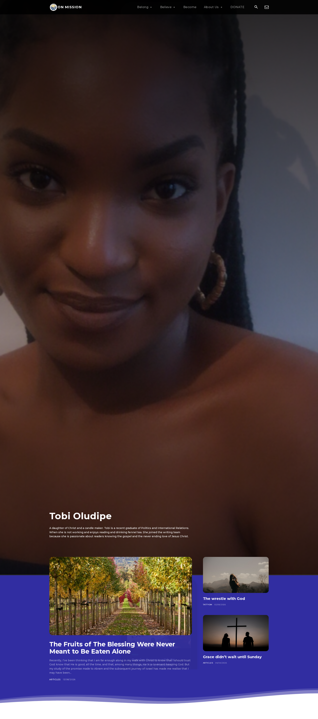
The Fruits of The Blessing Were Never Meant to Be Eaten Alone (112, 647)
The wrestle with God (224, 598)
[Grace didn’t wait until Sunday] (236, 633)
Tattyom (207, 604)
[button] (256, 7)
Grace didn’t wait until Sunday (232, 657)
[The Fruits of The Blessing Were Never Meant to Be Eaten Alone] (120, 596)
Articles (54, 679)
